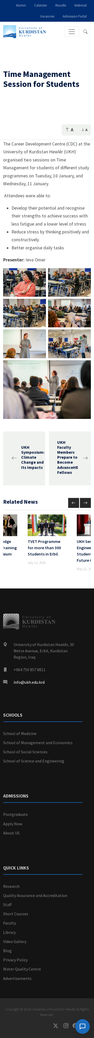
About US (11, 832)
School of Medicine (20, 733)
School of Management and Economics (38, 742)
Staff (7, 904)
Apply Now (12, 823)
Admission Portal (75, 16)
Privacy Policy (15, 959)
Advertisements (17, 978)
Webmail (80, 5)
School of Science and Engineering (33, 761)
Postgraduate (15, 814)
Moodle (60, 5)
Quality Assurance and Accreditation (35, 895)
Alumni (21, 5)
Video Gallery (14, 941)
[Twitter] (58, 1026)
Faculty (9, 922)
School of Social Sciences (25, 751)
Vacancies (47, 16)
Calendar (40, 5)
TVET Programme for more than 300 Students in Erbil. (44, 548)
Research (11, 886)
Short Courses (15, 913)
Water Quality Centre (22, 969)
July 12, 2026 (36, 562)
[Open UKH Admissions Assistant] (82, 1026)
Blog (7, 950)
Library (9, 932)
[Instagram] (68, 1026)
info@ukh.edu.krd (29, 682)
